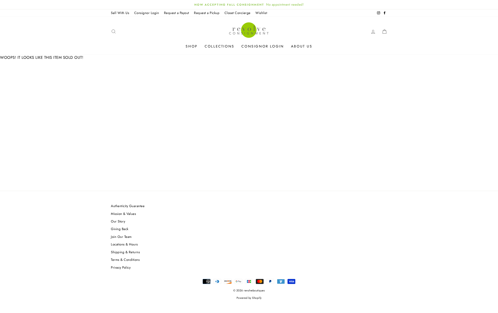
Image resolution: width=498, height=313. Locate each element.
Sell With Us (120, 13)
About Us (301, 46)
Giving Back (119, 229)
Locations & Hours (124, 244)
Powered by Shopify (249, 298)
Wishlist (261, 13)
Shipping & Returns (125, 252)
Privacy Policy (121, 267)
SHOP (191, 46)
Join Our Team (121, 236)
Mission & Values (123, 213)
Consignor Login (146, 13)
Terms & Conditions (125, 259)
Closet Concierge (237, 13)
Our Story (118, 221)
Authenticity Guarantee (128, 206)
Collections (219, 46)
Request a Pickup (206, 13)
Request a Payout (176, 13)
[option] (249, 4)
